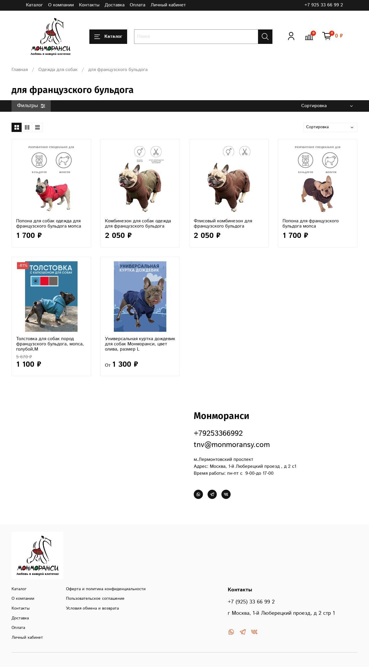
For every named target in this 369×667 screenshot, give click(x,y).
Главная (20, 69)
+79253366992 (218, 433)
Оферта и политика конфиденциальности (106, 589)
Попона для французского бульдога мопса (311, 224)
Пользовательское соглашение (95, 598)
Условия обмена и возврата (92, 608)
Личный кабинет (168, 5)
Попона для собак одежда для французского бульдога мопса (48, 224)
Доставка (115, 5)
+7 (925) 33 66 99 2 (251, 602)
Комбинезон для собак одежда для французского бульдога (138, 224)
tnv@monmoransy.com (232, 444)
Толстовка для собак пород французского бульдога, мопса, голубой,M (50, 344)
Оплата (137, 5)
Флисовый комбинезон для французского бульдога (223, 224)
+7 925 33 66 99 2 (323, 5)
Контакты (89, 5)
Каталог (34, 5)
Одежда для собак (58, 69)
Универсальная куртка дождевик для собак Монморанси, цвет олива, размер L (140, 344)
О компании (61, 5)
